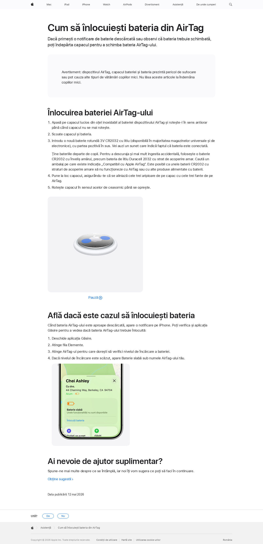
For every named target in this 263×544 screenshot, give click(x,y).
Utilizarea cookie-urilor (148, 540)
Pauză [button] (93, 297)
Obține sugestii (59, 479)
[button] (230, 4)
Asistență (45, 527)
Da (48, 516)
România (227, 540)
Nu (63, 516)
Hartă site (126, 540)
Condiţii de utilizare (106, 540)
